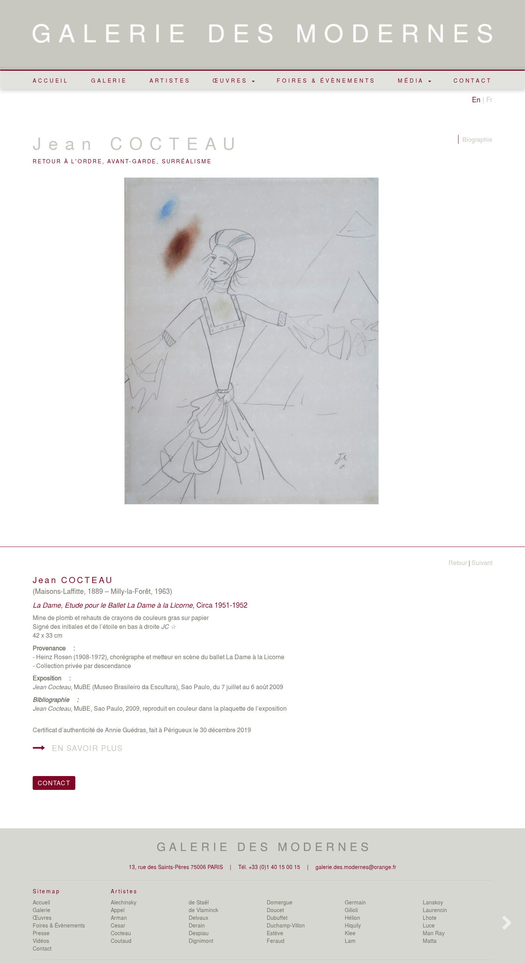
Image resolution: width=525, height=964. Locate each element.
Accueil (51, 80)
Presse (41, 933)
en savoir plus (87, 747)
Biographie (477, 139)
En (476, 99)
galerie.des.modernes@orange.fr (356, 867)
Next (505, 355)
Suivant (482, 562)
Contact (473, 80)
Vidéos (41, 940)
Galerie (109, 80)
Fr (489, 99)
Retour (458, 562)
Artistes (170, 80)
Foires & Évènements (326, 80)
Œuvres (42, 917)
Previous (21, 355)
